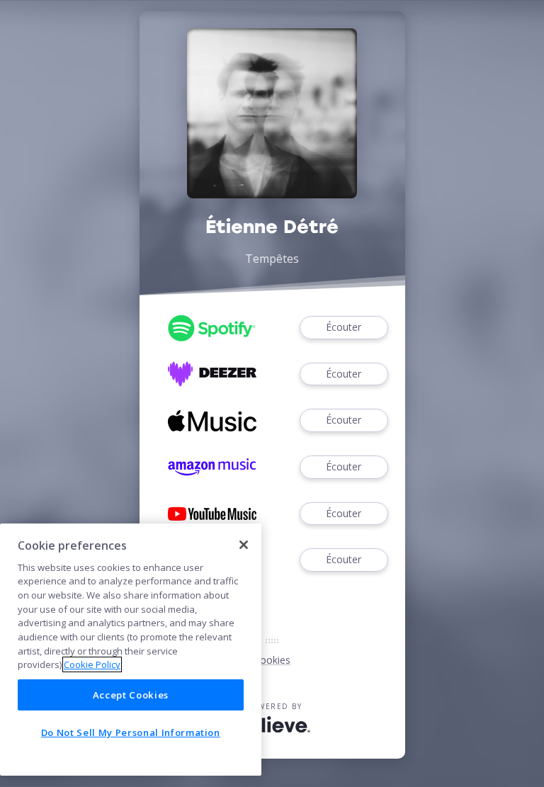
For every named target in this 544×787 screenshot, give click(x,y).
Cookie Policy (92, 664)
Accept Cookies (131, 695)
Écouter (343, 327)
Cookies (272, 660)
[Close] (243, 544)
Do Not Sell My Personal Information (130, 732)
